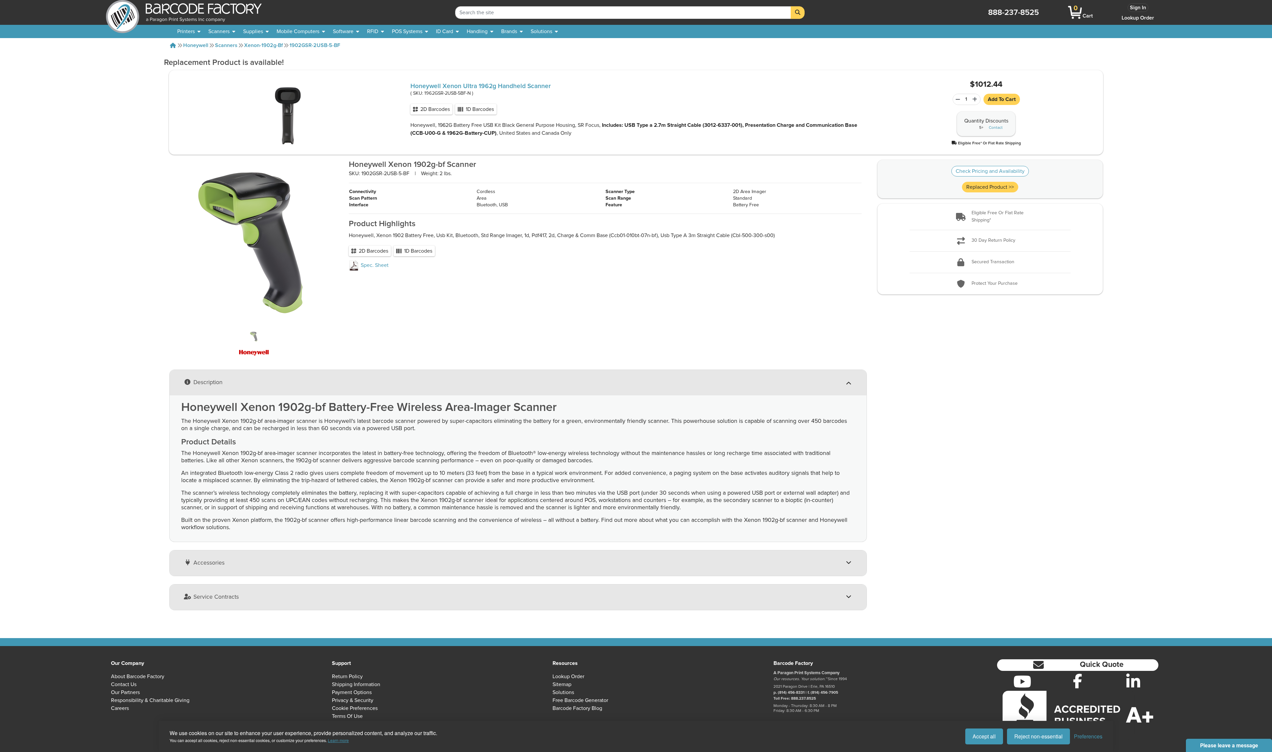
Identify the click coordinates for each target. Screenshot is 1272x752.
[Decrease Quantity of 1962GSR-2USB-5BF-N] (957, 99)
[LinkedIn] (1133, 681)
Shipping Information (356, 684)
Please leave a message (1229, 745)
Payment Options (352, 692)
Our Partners (125, 692)
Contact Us (123, 684)
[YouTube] (1022, 681)
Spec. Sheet (374, 265)
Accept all (984, 736)
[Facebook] (1077, 681)
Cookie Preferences (355, 708)
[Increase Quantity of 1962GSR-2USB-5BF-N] (976, 99)
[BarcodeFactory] (122, 12)
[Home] (173, 45)
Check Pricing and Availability (990, 171)
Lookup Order (1138, 18)
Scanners (226, 45)
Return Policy (347, 676)
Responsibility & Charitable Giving (150, 700)
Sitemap (562, 684)
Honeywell (195, 45)
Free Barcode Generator (580, 700)
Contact (996, 128)
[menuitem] (188, 31)
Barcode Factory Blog (577, 708)
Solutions (563, 692)
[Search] (798, 12)
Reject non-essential (1038, 736)
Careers (120, 708)
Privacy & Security (352, 700)
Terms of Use (347, 716)
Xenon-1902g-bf (263, 45)
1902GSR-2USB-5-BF (315, 45)
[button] (986, 142)
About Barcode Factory (137, 676)
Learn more (338, 740)
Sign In (1138, 7)
